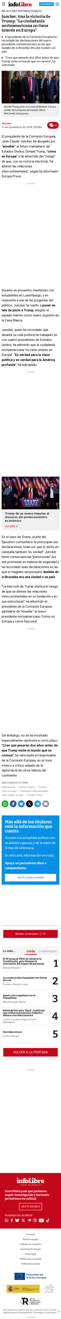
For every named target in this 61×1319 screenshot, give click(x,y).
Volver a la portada (30, 1052)
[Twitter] (23, 1221)
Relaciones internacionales (34, 791)
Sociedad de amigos (30, 1249)
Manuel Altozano (11, 968)
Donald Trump (34, 795)
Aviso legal (30, 1254)
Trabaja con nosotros (30, 1244)
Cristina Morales (11, 1036)
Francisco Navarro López (15, 984)
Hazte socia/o (30, 1206)
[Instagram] (35, 1221)
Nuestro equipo (30, 1239)
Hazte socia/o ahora (30, 877)
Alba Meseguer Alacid (14, 1002)
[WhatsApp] (6, 1221)
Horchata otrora (12, 1032)
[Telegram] (29, 1221)
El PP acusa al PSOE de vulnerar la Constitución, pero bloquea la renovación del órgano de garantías (23, 961)
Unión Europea (9, 791)
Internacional (8, 787)
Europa (42, 787)
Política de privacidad (30, 1259)
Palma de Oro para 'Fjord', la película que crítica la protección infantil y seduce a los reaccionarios (24, 1013)
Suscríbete (46, 4)
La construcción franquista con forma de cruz (25, 979)
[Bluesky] (17, 1221)
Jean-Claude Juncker (13, 795)
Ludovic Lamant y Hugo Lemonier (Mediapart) (20, 1021)
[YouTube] (41, 1220)
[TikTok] (48, 1220)
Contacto (30, 1234)
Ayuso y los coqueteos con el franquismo (19, 996)
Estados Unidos (27, 787)
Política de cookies (30, 1263)
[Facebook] (12, 1220)
